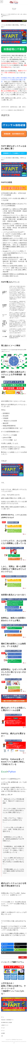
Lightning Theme (14, 1041)
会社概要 (3, 1033)
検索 (22, 957)
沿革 (2, 1035)
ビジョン (3, 1030)
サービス (3, 1027)
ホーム (2, 1017)
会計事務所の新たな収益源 (6, 1022)
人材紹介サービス (4, 1025)
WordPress (7, 1041)
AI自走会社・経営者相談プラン (7, 1019)
